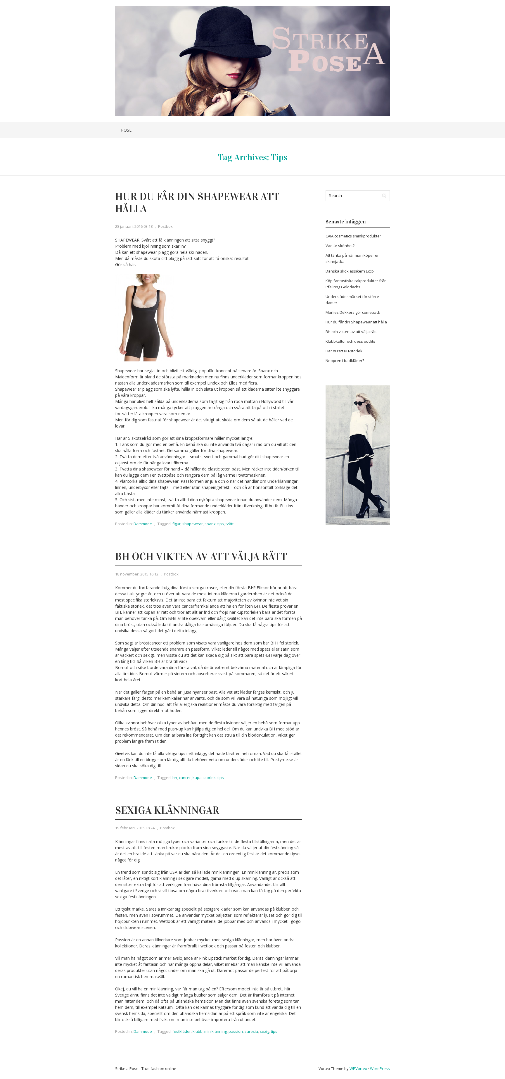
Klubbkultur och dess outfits (350, 341)
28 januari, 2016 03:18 (134, 226)
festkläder (181, 1031)
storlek (209, 777)
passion (236, 1031)
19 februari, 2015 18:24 (135, 827)
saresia (251, 1031)
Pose (126, 130)
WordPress (380, 1068)
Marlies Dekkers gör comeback (353, 312)
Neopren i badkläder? (345, 360)
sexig (264, 1031)
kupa (197, 777)
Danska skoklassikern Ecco (350, 271)
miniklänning (215, 1031)
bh (174, 777)
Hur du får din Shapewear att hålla (197, 202)
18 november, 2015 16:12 (136, 574)
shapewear (192, 523)
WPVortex (358, 1068)
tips (220, 523)
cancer (185, 777)
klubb (198, 1031)
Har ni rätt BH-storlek (344, 351)
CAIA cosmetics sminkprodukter (353, 236)
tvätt (230, 523)
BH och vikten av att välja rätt (201, 556)
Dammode (143, 523)
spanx (210, 523)
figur (176, 523)
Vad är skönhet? (340, 245)
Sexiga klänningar (167, 810)
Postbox (165, 226)
